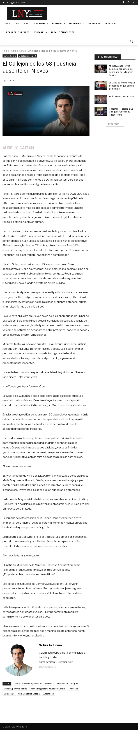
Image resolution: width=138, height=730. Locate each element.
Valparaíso (9, 693)
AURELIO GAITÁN (18, 148)
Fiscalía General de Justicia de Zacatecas (33, 683)
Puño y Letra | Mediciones (122, 96)
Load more (113, 123)
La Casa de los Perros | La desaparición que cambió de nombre (122, 85)
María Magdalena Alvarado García (48, 688)
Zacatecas (48, 693)
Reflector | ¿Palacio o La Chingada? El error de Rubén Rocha (121, 112)
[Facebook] (123, 3)
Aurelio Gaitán (18, 50)
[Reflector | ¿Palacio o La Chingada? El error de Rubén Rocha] (101, 111)
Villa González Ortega (29, 693)
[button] (131, 41)
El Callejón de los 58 (27, 56)
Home (6, 50)
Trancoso (73, 688)
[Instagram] (128, 3)
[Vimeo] (133, 3)
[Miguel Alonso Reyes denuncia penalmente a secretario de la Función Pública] (101, 69)
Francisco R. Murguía (67, 683)
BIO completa (47, 666)
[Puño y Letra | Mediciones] (101, 99)
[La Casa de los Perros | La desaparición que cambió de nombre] (101, 85)
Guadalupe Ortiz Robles (15, 688)
